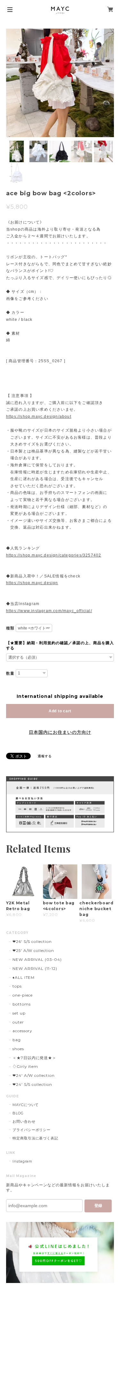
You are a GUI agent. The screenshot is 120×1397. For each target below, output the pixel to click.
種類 (10, 628)
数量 (10, 673)
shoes (18, 1048)
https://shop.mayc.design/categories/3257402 (53, 555)
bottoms (21, 1004)
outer (18, 1022)
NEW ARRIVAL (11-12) (34, 968)
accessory (22, 1030)
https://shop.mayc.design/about (38, 416)
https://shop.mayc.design (32, 583)
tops (17, 986)
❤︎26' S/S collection (32, 941)
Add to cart (60, 711)
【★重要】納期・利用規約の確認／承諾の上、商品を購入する (60, 645)
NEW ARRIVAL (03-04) (37, 959)
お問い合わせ (24, 1121)
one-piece (22, 995)
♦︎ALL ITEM (23, 977)
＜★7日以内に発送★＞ (34, 1057)
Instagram (22, 1161)
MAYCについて (25, 1105)
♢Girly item (25, 1066)
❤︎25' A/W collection (33, 950)
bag (16, 1039)
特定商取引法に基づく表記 (35, 1138)
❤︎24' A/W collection (33, 1075)
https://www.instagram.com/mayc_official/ (49, 611)
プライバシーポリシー (31, 1130)
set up (19, 1013)
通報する (45, 756)
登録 (98, 1205)
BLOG (18, 1113)
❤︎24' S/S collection (32, 1084)
